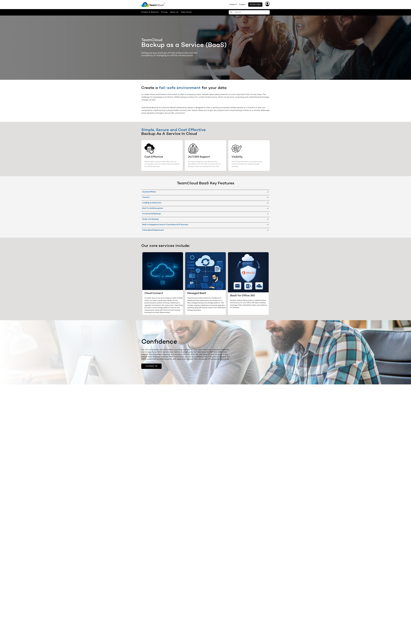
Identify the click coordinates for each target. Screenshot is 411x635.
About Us (174, 12)
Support (233, 4)
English (242, 4)
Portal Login (255, 4)
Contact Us (151, 366)
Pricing (164, 12)
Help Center (186, 12)
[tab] (205, 192)
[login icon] (267, 5)
